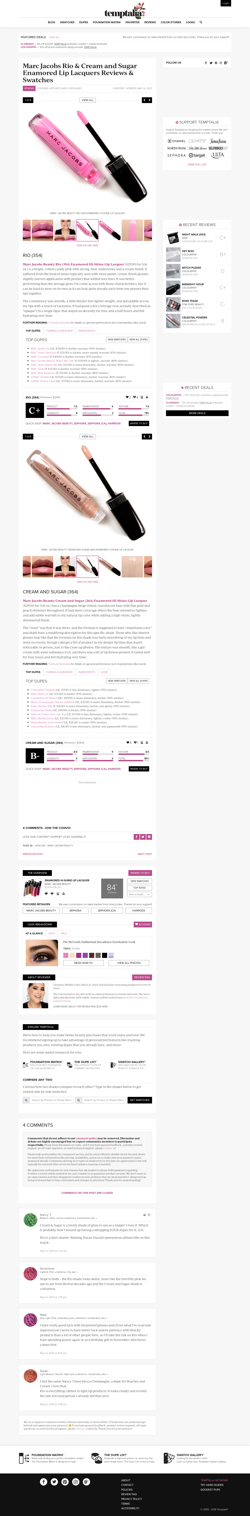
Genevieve (47, 1268)
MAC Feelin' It (39, 694)
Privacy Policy (131, 1499)
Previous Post (33, 854)
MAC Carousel (40, 356)
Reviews (29, 88)
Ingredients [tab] (86, 331)
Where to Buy (139, 423)
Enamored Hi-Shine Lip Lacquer (67, 880)
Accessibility (130, 1508)
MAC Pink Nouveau (43, 373)
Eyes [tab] (52, 933)
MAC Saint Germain (43, 352)
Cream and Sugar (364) (44, 743)
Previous (144, 100)
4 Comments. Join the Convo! (47, 828)
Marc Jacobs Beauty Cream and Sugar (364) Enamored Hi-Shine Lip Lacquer (85, 600)
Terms (125, 1503)
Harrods (114, 423)
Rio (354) (32, 397)
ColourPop (28, 47)
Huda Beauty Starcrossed (47, 722)
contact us (109, 1148)
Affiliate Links (58, 88)
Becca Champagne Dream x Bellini (52, 702)
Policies (126, 1489)
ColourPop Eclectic (43, 726)
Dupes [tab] (33, 331)
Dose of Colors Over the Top (48, 714)
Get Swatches (139, 1100)
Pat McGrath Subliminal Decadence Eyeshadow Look (99, 942)
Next (149, 100)
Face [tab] (64, 933)
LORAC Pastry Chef (43, 381)
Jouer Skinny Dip (41, 706)
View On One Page (87, 245)
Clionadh (27, 43)
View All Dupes (138, 339)
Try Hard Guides (212, 1485)
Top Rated (139, 887)
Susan (44, 1371)
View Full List (197, 164)
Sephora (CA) (97, 423)
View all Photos (129, 963)
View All (54, 37)
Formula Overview (59, 322)
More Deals (197, 413)
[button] (51, 22)
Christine (118, 88)
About (125, 1480)
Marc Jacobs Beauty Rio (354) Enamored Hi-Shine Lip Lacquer (73, 264)
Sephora (80, 423)
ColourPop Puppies (43, 690)
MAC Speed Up (40, 348)
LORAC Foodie (40, 377)
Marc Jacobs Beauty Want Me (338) (52, 361)
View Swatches (117, 339)
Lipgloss (40, 845)
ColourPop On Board (44, 698)
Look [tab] (104, 672)
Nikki (43, 1315)
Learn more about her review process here (80, 1006)
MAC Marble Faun (42, 718)
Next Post (145, 854)
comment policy (86, 1138)
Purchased (75, 88)
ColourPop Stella (41, 710)
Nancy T (45, 1215)
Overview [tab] (59, 331)
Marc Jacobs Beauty (57, 423)
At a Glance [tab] (34, 933)
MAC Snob (37, 369)
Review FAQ (142, 977)
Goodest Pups (210, 1489)
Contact (127, 1485)
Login (226, 3)
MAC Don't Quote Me (44, 365)
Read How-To (83, 963)
